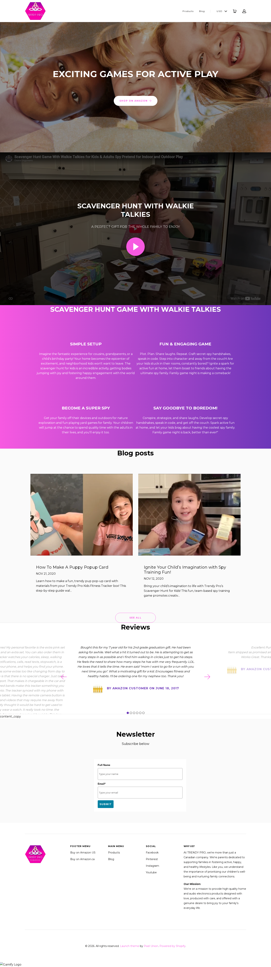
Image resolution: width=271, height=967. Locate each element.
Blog (202, 11)
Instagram (152, 865)
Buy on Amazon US (82, 852)
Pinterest (152, 859)
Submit (106, 804)
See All (135, 617)
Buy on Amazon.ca (82, 859)
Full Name (104, 764)
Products (188, 11)
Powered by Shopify (172, 946)
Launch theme (129, 946)
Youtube (151, 872)
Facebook (152, 852)
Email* (101, 783)
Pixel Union (151, 946)
